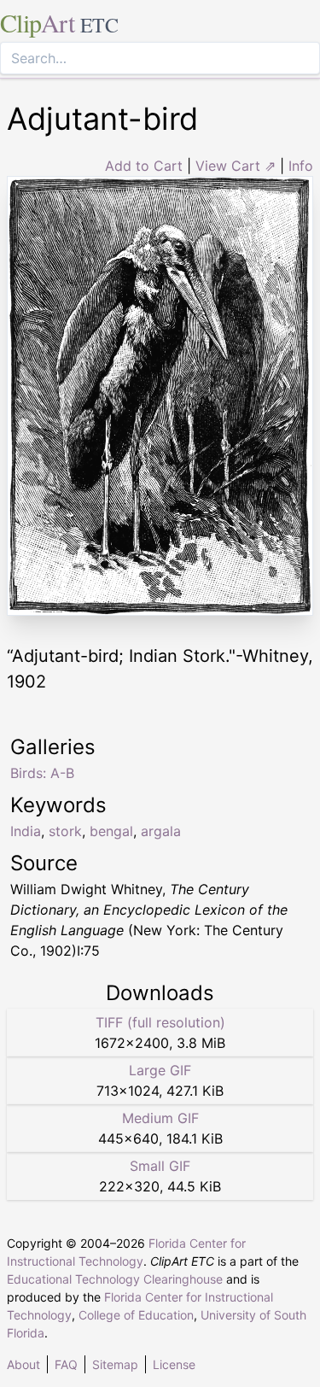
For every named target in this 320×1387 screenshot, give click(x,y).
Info (300, 165)
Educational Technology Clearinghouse (115, 1279)
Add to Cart (144, 165)
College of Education (136, 1315)
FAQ (66, 1364)
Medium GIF (160, 1118)
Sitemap (115, 1364)
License (174, 1364)
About (23, 1364)
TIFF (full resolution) (160, 1022)
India (25, 831)
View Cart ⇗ (235, 165)
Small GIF (160, 1165)
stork (65, 831)
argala (161, 831)
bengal (111, 831)
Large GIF (160, 1070)
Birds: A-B (42, 772)
